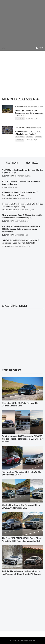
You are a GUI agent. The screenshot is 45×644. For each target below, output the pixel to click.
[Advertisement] (22, 22)
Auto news (19, 118)
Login (41, 47)
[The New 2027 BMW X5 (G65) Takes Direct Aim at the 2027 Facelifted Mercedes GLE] (22, 524)
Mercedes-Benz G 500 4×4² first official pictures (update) (28, 132)
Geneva (38, 137)
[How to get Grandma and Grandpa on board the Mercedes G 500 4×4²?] (7, 109)
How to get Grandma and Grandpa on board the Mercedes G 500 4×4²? (29, 113)
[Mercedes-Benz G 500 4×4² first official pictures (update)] (7, 130)
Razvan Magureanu (23, 128)
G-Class (29, 137)
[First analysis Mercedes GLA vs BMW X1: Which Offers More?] (22, 457)
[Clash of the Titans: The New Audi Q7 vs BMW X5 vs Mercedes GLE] (22, 491)
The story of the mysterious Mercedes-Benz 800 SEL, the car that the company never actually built (21, 229)
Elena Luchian (21, 106)
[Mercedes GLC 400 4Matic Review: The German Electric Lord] (22, 388)
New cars (20, 140)
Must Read (32, 163)
